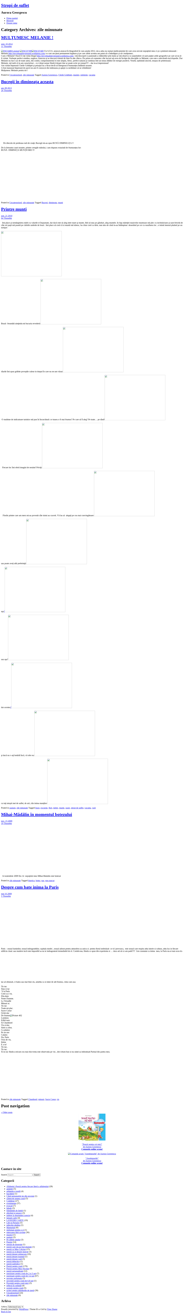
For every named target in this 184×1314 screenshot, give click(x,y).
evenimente (11, 1203)
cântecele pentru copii (15, 1198)
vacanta (92, 75)
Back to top (6, 1312)
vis (58, 1099)
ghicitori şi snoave (14, 1213)
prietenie (84, 75)
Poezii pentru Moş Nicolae (17, 1269)
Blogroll (9, 20)
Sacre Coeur (50, 1099)
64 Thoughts (6, 218)
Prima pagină (12, 18)
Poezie (9, 1242)
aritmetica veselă (13, 1191)
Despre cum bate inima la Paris (30, 887)
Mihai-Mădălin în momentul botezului (36, 814)
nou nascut (49, 880)
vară (94, 808)
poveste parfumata (14, 1278)
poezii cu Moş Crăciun (16, 1249)
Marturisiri (10, 1227)
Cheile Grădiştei (65, 75)
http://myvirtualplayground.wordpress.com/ (26, 53)
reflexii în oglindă (13, 1285)
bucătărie (10, 1194)
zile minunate (28, 75)
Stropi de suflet (15, 5)
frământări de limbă (14, 1210)
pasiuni (12, 808)
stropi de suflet (77, 808)
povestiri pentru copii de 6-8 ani (19, 1281)
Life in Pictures (12, 1223)
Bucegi (45, 202)
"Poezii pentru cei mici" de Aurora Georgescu (92, 1146)
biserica (31, 880)
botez (38, 880)
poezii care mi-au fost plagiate (19, 1247)
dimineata (53, 202)
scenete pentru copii (14, 1288)
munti (60, 202)
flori (50, 808)
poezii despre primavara (16, 1254)
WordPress (23, 1309)
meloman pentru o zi (15, 1230)
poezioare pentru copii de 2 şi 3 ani (21, 1273)
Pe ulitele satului (13, 1239)
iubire (55, 808)
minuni (41, 1099)
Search (4, 1175)
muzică (9, 1235)
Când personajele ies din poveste (20, 1196)
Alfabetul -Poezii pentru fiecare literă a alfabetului (27, 1186)
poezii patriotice (13, 1264)
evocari (9, 1206)
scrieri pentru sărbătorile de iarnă (20, 1290)
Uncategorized (15, 75)
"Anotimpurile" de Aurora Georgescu (92, 1160)
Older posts (6, 1112)
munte (61, 808)
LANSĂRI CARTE (15, 1220)
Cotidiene (10, 1201)
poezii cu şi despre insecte (17, 1252)
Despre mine (11, 23)
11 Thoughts (6, 46)
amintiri (9, 1189)
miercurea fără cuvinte (15, 1232)
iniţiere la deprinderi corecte (18, 1215)
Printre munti (14, 209)
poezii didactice (13, 1261)
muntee (76, 75)
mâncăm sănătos (13, 1225)
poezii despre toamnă (15, 1256)
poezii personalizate (14, 1271)
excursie (44, 808)
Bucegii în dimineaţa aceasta (27, 81)
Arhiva (4, 1307)
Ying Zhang (52, 1309)
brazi (37, 808)
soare (67, 808)
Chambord (32, 1099)
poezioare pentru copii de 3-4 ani (20, 1276)
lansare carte (11, 1218)
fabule (9, 1208)
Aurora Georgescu (49, 75)
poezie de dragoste (14, 1244)
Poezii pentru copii (14, 1266)
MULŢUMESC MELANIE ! (27, 37)
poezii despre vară (14, 1259)
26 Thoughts (6, 90)
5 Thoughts (6, 896)
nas (42, 880)
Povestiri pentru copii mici (17, 1283)
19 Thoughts (6, 823)
